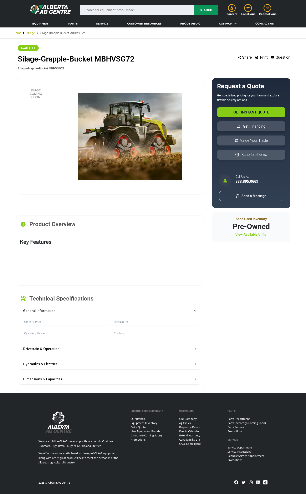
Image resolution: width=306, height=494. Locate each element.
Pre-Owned (251, 226)
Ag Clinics (185, 423)
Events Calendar (189, 431)
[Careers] (232, 8)
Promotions (267, 14)
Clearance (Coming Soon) (146, 435)
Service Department (240, 447)
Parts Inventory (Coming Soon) (247, 423)
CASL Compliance (190, 444)
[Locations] (248, 8)
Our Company (188, 419)
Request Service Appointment (246, 456)
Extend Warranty (189, 435)
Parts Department (239, 419)
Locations (248, 14)
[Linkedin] (258, 482)
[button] (41, 23)
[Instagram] (251, 482)
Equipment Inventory (144, 423)
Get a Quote (138, 427)
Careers (231, 14)
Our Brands (138, 419)
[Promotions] (267, 8)
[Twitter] (243, 482)
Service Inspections (239, 451)
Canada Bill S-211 (189, 439)
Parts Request (236, 427)
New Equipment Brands (145, 431)
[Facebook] (236, 482)
